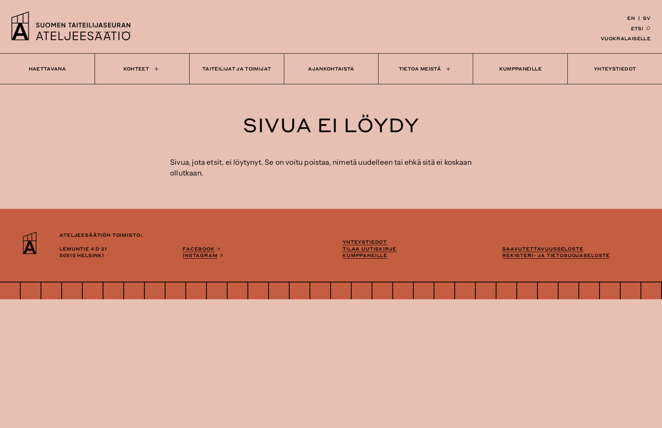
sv (647, 18)
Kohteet (136, 69)
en (631, 18)
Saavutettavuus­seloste (542, 249)
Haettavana (47, 69)
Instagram (200, 255)
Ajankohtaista (331, 69)
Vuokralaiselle (626, 38)
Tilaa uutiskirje (369, 249)
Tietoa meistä (420, 69)
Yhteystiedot (615, 69)
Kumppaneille (520, 69)
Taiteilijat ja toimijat (236, 69)
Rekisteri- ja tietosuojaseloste (556, 255)
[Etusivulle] (70, 38)
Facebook (199, 249)
